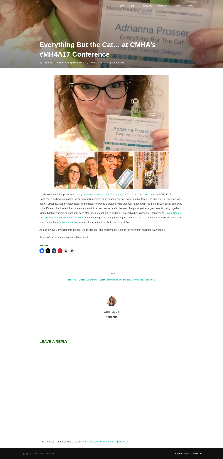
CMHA (82, 280)
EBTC (103, 280)
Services (147, 6)
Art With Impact (66, 222)
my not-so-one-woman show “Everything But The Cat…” (109, 194)
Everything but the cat (118, 280)
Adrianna (48, 62)
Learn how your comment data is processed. (105, 441)
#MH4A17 (73, 280)
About (132, 6)
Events (177, 6)
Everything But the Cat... (73, 62)
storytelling (137, 280)
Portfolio (161, 6)
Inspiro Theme (182, 453)
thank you (150, 280)
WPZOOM (198, 453)
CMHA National (151, 194)
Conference (93, 280)
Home (121, 6)
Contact (190, 6)
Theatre (92, 62)
